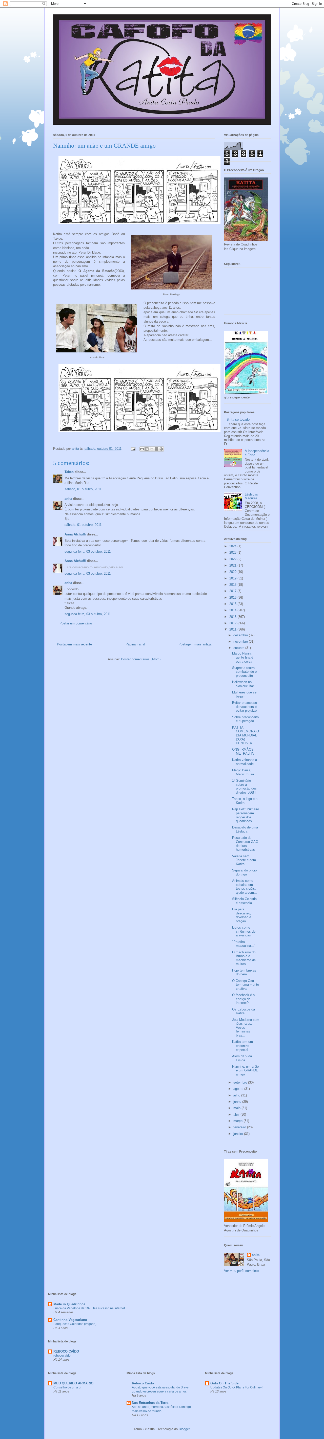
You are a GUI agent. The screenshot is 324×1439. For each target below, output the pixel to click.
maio (237, 1108)
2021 (233, 565)
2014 (233, 610)
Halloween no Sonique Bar (243, 684)
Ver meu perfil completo (241, 1271)
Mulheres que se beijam (244, 694)
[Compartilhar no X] (151, 449)
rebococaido (62, 1355)
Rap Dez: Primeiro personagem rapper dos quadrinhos (245, 815)
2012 (233, 623)
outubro (239, 648)
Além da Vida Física (242, 1058)
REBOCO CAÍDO (66, 1351)
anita (68, 499)
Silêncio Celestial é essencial (244, 901)
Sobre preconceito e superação (245, 719)
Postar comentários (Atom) (140, 659)
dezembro (241, 635)
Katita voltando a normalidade (244, 762)
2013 (233, 617)
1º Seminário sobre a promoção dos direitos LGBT (244, 786)
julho (237, 1095)
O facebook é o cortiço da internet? (243, 999)
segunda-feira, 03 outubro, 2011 (88, 551)
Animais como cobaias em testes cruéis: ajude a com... (244, 886)
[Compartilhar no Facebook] (156, 449)
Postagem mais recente (74, 644)
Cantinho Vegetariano (70, 1320)
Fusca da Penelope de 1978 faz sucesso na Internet (89, 1308)
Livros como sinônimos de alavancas (243, 931)
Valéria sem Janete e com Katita (244, 860)
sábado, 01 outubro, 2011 (83, 489)
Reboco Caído (143, 1383)
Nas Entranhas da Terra (150, 1403)
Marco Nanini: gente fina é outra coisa (242, 657)
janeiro (238, 1134)
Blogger (184, 1429)
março (238, 1121)
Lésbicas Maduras (251, 496)
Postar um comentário (75, 623)
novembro (241, 641)
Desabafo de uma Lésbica (245, 829)
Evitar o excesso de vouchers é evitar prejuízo (244, 706)
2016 (233, 597)
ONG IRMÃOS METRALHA (243, 751)
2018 (233, 585)
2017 (233, 591)
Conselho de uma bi (67, 1387)
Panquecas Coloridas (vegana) (74, 1324)
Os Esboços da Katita (243, 1011)
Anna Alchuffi (75, 534)
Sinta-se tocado (238, 419)
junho (237, 1102)
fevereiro (240, 1127)
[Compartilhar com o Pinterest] (161, 449)
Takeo (69, 472)
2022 (233, 559)
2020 (233, 572)
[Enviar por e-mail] (142, 449)
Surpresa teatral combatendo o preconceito (244, 672)
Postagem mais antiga (194, 644)
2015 (233, 604)
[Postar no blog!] (146, 449)
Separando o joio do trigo (244, 872)
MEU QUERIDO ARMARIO (73, 1383)
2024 (233, 546)
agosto (238, 1089)
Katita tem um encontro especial (242, 1045)
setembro (240, 1082)
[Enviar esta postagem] (132, 449)
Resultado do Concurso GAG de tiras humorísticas (245, 843)
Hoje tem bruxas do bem (244, 972)
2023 (233, 552)
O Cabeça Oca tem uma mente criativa (245, 985)
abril (236, 1114)
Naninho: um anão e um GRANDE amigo (245, 1070)
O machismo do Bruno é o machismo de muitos (244, 958)
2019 (233, 578)
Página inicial (135, 644)
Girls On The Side (224, 1383)
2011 (233, 629)
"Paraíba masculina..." (243, 944)
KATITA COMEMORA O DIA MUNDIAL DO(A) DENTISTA (245, 735)
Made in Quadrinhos (69, 1304)
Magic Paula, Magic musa (243, 772)
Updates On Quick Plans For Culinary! (236, 1387)
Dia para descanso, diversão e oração (241, 915)
